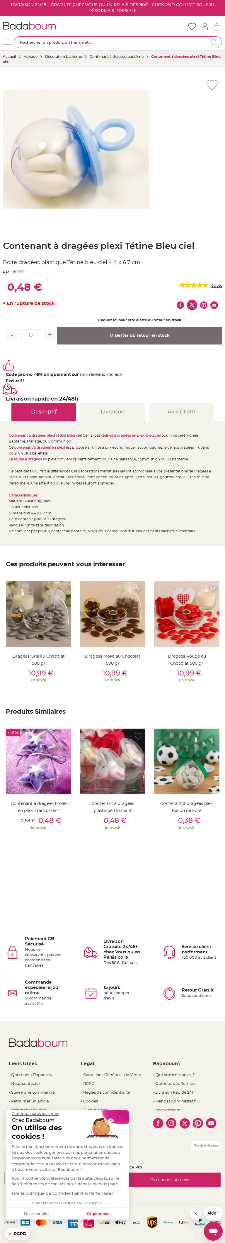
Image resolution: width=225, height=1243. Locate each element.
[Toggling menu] (6, 42)
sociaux (113, 375)
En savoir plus (36, 1213)
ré (91, 375)
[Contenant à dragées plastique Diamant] (112, 761)
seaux (99, 375)
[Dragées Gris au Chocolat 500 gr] (38, 614)
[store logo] (57, 26)
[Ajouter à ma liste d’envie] (64, 589)
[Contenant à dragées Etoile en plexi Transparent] (38, 761)
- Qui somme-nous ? (174, 1075)
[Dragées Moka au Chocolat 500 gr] (112, 614)
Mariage (30, 56)
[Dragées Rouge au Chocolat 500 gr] (186, 614)
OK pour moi (98, 1213)
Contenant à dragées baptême (117, 56)
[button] (17, 1234)
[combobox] (118, 42)
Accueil (9, 56)
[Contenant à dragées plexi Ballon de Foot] (186, 761)
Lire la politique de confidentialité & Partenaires (62, 1194)
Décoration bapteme (63, 56)
